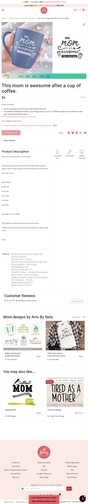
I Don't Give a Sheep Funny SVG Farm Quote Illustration (56, 354)
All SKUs (29, 259)
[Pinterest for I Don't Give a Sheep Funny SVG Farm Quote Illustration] (67, 346)
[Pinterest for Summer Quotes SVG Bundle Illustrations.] (25, 346)
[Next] (82, 50)
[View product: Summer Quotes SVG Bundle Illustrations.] (22, 335)
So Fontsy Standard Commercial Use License (19, 117)
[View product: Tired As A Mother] (65, 392)
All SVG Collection (18, 264)
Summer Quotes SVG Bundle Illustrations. (13, 354)
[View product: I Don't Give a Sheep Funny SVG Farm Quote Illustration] (65, 335)
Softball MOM (10, 410)
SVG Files (29, 280)
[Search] (75, 10)
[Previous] (6, 50)
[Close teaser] (60, 494)
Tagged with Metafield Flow (21, 282)
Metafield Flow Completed (38, 272)
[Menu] (12, 10)
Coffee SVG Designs (18, 272)
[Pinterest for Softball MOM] (25, 403)
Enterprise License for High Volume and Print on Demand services (27, 125)
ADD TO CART (34, 346)
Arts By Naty (31, 264)
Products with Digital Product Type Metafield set (29, 277)
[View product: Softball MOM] (22, 392)
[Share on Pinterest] (76, 133)
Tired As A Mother (54, 410)
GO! (69, 489)
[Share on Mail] (85, 133)
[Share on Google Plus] (81, 133)
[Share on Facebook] (69, 133)
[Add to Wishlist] (41, 322)
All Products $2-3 (17, 259)
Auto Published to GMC (20, 267)
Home (4, 18)
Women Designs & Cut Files (21, 285)
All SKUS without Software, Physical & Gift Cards (29, 262)
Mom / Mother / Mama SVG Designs (21, 18)
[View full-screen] (84, 24)
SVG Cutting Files (17, 280)
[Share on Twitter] (72, 133)
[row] (44, 343)
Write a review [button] (77, 301)
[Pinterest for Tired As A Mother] (67, 403)
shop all (76, 317)
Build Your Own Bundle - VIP (21, 269)
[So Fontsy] (44, 10)
